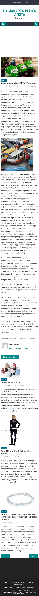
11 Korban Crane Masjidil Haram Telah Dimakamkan (34, 556)
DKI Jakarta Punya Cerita (19, 12)
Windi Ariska (18, 86)
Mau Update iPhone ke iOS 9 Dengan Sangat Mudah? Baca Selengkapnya (7, 556)
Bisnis (18, 522)
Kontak (19, 590)
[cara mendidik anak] (19, 369)
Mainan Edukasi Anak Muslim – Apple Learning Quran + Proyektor (19, 592)
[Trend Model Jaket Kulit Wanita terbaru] (19, 430)
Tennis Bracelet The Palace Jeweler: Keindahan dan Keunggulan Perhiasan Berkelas (19, 517)
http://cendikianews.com (18, 349)
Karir (12, 590)
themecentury (19, 585)
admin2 (17, 457)
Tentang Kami (7, 588)
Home (26, 590)
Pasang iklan (31, 588)
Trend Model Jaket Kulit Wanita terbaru (16, 452)
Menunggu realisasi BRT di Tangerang (21, 338)
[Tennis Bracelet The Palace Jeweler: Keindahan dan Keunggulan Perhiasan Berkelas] (19, 497)
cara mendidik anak (10, 382)
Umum (3, 80)
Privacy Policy (20, 588)
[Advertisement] (19, 40)
